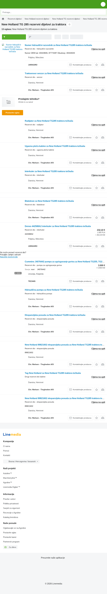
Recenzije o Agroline (11, 513)
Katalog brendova (10, 517)
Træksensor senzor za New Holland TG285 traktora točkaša (54, 73)
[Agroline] (3, 18)
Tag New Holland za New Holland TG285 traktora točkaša (53, 373)
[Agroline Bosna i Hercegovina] (17, 4)
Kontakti (6, 455)
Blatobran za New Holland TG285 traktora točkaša (49, 201)
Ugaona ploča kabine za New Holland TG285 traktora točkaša (55, 146)
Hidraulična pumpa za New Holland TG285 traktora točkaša (54, 290)
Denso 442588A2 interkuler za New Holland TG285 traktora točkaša (58, 226)
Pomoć (6, 451)
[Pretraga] (103, 12)
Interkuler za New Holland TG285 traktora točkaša (49, 171)
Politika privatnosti (11, 503)
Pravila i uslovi (9, 499)
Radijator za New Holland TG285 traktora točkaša (49, 121)
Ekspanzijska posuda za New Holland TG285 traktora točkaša (55, 315)
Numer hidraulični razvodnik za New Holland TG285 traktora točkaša (58, 45)
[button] (103, 4)
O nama (6, 446)
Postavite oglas (12, 113)
